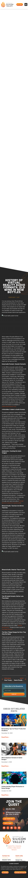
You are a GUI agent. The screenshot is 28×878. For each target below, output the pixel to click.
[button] (25, 4)
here (22, 869)
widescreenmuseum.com (9, 406)
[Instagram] (15, 827)
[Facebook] (4, 827)
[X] (7, 827)
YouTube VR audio (7, 629)
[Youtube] (11, 827)
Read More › (5, 737)
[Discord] (19, 827)
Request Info (6, 859)
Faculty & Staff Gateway (21, 860)
